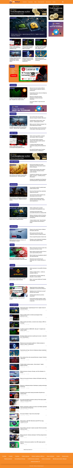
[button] (33, 73)
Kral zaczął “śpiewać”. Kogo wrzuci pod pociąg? (29, 413)
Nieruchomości (48, 1)
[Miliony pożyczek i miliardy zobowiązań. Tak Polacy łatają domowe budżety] (14, 438)
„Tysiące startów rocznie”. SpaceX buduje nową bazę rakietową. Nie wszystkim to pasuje (38, 221)
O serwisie (4, 456)
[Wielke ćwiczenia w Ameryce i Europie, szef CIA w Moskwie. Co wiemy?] (18, 234)
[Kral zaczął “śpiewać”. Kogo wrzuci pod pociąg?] (18, 292)
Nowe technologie (13, 308)
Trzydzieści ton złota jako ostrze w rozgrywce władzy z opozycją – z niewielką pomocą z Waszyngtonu (38, 175)
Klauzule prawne (65, 456)
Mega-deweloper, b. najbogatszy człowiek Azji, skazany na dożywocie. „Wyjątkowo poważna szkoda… (18, 199)
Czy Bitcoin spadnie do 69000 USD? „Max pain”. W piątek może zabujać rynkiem (40, 47)
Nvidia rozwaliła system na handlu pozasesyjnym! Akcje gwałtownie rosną (15, 47)
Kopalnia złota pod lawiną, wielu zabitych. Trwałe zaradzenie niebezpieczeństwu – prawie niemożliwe (37, 170)
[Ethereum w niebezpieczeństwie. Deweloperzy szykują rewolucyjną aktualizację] (14, 388)
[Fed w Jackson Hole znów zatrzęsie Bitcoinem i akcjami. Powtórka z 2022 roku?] (14, 360)
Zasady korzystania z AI (35, 461)
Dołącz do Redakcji (50, 456)
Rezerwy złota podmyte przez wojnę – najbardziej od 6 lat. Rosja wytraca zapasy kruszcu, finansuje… (37, 165)
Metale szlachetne (41, 1)
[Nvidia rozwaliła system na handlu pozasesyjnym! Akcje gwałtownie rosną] (15, 42)
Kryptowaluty (30, 1)
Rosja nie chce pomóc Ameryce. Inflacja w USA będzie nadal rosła (33, 378)
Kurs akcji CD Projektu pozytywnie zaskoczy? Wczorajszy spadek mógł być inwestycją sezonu (37, 140)
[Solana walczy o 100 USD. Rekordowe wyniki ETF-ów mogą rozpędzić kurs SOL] (14, 423)
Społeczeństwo (12, 229)
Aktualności (25, 1)
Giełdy (35, 1)
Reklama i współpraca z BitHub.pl (38, 456)
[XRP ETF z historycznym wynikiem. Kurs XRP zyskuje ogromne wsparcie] (14, 445)
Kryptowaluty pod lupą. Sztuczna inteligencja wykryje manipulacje (40, 59)
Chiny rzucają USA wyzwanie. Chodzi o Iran (38, 236)
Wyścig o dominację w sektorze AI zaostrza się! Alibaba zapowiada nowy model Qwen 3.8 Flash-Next (38, 216)
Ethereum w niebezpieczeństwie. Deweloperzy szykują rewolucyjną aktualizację (36, 97)
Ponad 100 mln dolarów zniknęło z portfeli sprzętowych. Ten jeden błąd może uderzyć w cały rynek (38, 299)
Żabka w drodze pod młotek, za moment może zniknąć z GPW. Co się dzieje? (27, 47)
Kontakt (58, 456)
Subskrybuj (13, 75)
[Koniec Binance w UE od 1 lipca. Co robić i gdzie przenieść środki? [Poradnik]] (18, 272)
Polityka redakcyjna (25, 456)
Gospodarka (12, 51)
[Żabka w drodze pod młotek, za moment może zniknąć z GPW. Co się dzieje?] (28, 42)
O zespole (10, 456)
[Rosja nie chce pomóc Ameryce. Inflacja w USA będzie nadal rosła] (14, 381)
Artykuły (54, 1)
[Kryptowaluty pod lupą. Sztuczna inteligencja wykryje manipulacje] (41, 53)
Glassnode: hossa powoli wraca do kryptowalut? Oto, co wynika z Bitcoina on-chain (38, 260)
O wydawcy (17, 456)
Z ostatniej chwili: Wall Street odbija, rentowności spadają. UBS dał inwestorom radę (38, 145)
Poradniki (11, 268)
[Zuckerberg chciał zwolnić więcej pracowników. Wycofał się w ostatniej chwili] (14, 395)
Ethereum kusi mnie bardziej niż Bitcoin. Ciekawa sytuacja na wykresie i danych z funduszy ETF (37, 89)
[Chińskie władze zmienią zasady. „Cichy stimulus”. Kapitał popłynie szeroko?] (14, 367)
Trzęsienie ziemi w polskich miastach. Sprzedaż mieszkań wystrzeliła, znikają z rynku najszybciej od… (37, 199)
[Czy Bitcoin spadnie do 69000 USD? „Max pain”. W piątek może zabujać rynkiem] (41, 42)
